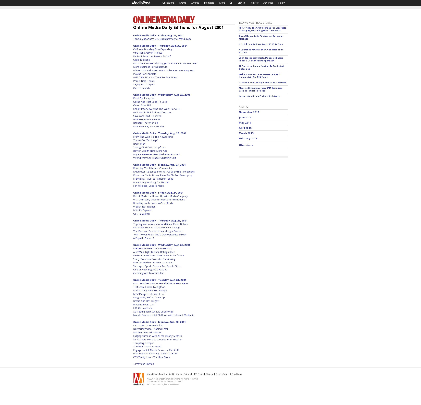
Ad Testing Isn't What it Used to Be (153, 311)
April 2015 (245, 127)
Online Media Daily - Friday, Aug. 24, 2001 (158, 192)
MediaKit (170, 374)
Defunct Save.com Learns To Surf (152, 56)
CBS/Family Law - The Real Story (151, 357)
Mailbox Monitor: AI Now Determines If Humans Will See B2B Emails (259, 76)
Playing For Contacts (144, 73)
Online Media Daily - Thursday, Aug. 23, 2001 (160, 220)
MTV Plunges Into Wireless (148, 294)
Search (231, 3)
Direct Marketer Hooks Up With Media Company (160, 196)
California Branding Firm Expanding (152, 49)
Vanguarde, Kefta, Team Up (149, 297)
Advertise (268, 2)
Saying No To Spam (144, 84)
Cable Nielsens (141, 59)
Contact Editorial (184, 374)
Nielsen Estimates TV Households (152, 248)
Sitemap (209, 374)
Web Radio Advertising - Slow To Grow (155, 353)
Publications (167, 2)
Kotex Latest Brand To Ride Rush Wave (259, 96)
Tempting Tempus (143, 343)
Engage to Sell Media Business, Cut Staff (156, 350)
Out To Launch (141, 88)
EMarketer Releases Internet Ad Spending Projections (164, 171)
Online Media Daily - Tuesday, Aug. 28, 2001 (159, 133)
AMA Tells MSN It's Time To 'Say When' (155, 77)
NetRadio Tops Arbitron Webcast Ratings (156, 227)
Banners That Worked (145, 122)
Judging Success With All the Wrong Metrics (157, 335)
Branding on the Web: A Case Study (153, 203)
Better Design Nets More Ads (150, 150)
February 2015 (248, 138)
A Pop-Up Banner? (143, 238)
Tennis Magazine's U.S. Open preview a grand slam (162, 38)
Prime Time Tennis (144, 80)
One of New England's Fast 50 (150, 269)
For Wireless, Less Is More (148, 185)
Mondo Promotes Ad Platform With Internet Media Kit (164, 315)
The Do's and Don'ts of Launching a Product (158, 231)
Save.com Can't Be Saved (147, 115)
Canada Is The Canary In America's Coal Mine (262, 82)
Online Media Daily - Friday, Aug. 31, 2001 (158, 35)
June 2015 (245, 117)
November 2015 (249, 112)
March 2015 (246, 133)
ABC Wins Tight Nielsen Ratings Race (154, 252)
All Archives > (246, 145)
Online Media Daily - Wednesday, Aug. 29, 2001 (161, 94)
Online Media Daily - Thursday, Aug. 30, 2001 (160, 45)
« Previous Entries (143, 363)
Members (209, 2)
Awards (195, 2)
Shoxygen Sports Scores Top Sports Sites (157, 266)
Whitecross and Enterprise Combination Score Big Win (163, 70)
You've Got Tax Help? (145, 140)
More (222, 2)
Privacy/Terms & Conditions (229, 374)
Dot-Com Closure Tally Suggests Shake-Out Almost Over (165, 63)
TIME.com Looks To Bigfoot (149, 287)
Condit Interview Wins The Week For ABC (156, 108)
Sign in (241, 2)
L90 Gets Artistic (142, 308)
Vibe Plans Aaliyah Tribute (147, 52)
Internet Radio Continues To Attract (153, 262)
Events (182, 2)
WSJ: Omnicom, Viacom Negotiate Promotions (159, 199)
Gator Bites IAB (142, 105)
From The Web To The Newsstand (153, 136)
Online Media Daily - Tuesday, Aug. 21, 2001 (159, 279)
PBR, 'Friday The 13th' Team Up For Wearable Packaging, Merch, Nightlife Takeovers (262, 29)
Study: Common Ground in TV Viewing (154, 259)
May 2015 (245, 122)
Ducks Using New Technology (150, 290)
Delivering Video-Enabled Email (150, 328)
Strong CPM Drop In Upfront (149, 147)
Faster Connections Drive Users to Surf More (158, 255)
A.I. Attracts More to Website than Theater (157, 339)
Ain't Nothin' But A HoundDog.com (152, 112)
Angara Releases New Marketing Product (156, 154)
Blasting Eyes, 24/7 (144, 304)
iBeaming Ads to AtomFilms (148, 273)
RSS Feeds (198, 374)
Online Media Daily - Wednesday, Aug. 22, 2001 (161, 244)
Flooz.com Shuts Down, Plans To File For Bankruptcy (162, 175)
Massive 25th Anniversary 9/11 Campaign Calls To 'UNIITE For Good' (260, 89)
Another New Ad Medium (147, 332)
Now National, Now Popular (148, 126)
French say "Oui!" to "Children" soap (153, 178)
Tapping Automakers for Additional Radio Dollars (160, 224)
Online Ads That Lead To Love (150, 101)
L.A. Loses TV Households (148, 325)
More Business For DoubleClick (150, 66)
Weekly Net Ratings (144, 206)
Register (254, 2)
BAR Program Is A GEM (146, 119)
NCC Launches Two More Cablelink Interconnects (160, 283)
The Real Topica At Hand (147, 346)
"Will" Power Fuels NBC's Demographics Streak (159, 234)
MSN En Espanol (142, 210)
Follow (281, 2)
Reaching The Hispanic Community (152, 168)
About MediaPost (155, 374)
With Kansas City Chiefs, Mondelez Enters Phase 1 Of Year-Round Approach (261, 59)
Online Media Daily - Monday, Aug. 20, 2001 (159, 322)
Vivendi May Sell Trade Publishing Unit (154, 157)
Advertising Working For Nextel (151, 182)
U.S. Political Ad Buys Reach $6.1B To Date (261, 44)
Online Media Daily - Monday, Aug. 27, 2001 (159, 164)
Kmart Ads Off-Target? (146, 300)
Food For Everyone (144, 98)
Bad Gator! (139, 143)
